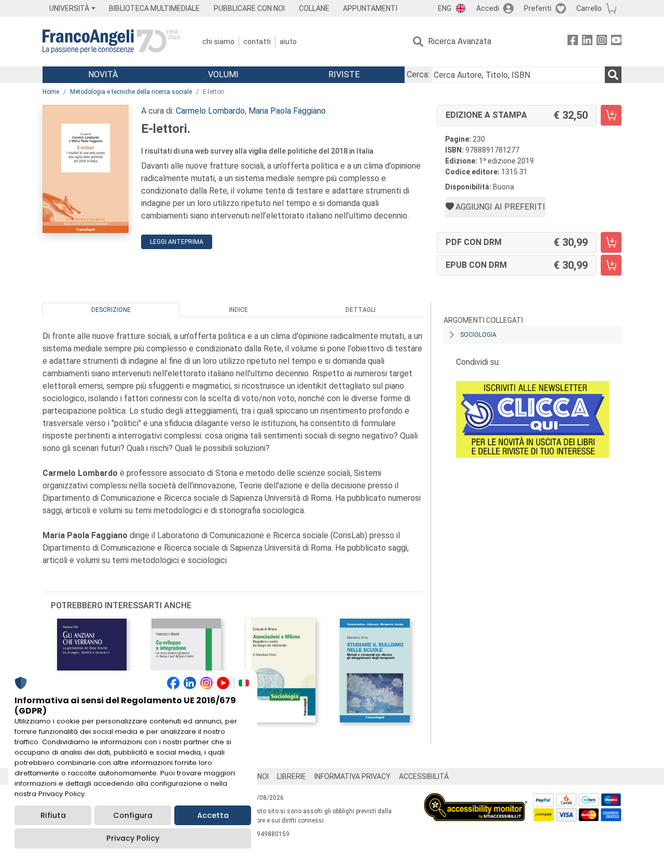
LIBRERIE (291, 776)
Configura (133, 815)
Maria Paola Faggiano (287, 111)
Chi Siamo (218, 41)
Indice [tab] (238, 309)
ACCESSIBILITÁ (424, 776)
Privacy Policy (132, 838)
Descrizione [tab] (111, 309)
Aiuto (288, 41)
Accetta (213, 815)
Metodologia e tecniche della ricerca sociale (131, 91)
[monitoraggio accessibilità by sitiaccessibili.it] (476, 799)
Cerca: (418, 74)
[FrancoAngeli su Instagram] (602, 42)
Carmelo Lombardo (210, 111)
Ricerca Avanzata (459, 41)
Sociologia (478, 334)
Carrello (589, 8)
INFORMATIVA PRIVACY (352, 776)
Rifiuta (53, 815)
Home (51, 91)
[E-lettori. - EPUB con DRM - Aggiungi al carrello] (611, 265)
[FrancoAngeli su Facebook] (573, 42)
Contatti (257, 41)
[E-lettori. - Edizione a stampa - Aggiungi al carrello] (611, 115)
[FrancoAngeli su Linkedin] (587, 42)
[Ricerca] (613, 74)
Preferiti (537, 8)
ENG (444, 8)
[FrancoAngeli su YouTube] (616, 42)
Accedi (487, 8)
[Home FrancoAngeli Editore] (111, 41)
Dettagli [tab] (360, 309)
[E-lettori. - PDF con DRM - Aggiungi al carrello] (611, 242)
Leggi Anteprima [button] (176, 241)
